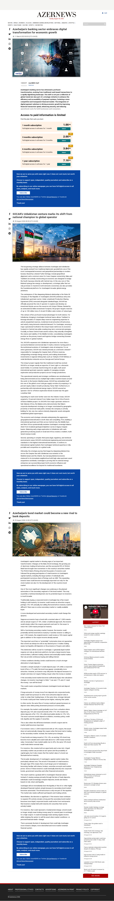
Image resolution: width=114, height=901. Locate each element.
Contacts (39, 890)
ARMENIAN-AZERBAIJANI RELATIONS (43, 23)
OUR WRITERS (39, 25)
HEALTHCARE (17, 25)
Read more (31, 85)
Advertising (50, 890)
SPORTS (31, 25)
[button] (9, 29)
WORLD (16, 23)
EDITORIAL (57, 23)
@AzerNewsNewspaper (25, 199)
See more (95, 876)
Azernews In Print (66, 890)
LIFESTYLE (71, 23)
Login (105, 13)
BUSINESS (22, 23)
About (10, 890)
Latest (95, 622)
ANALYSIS (64, 23)
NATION (10, 23)
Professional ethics (24, 890)
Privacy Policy (82, 890)
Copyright (95, 890)
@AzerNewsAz (52, 197)
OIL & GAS (28, 23)
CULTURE (25, 25)
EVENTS (10, 25)
